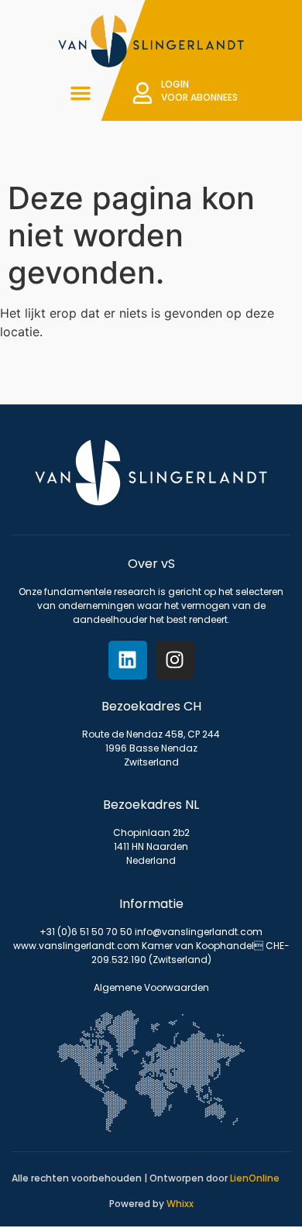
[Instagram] (175, 660)
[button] (80, 93)
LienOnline (255, 1178)
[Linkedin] (127, 660)
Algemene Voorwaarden (151, 987)
